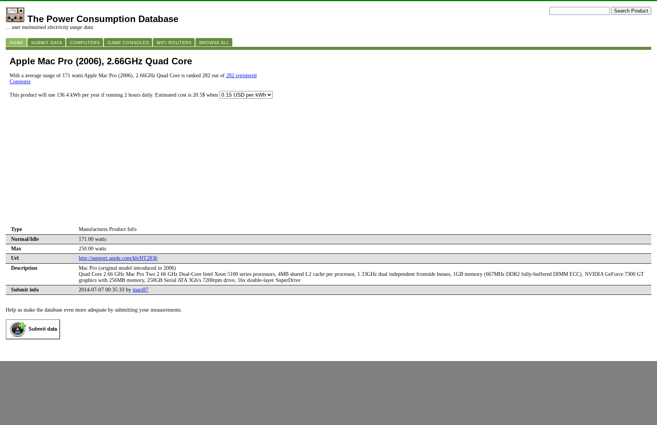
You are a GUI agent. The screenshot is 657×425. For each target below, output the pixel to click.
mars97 (140, 290)
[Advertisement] (328, 168)
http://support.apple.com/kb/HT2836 (118, 258)
